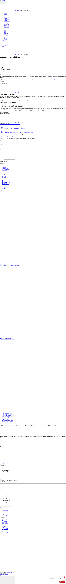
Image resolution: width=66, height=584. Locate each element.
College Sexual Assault (5, 169)
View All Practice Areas (7, 29)
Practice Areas (4, 16)
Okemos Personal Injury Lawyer (7, 414)
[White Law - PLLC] (3, 0)
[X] (9, 555)
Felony (3, 530)
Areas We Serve (4, 30)
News (5, 44)
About (3, 12)
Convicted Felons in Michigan (6, 72)
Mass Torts (3, 520)
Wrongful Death (6, 24)
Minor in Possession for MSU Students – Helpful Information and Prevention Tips (12, 128)
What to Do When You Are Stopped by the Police (7, 136)
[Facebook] (9, 540)
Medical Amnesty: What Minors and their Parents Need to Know (10, 124)
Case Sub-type (2, 159)
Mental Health (4, 181)
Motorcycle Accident (7, 21)
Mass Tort (5, 26)
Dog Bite (5, 20)
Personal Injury (6, 17)
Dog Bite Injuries (4, 521)
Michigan (5, 39)
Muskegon (5, 37)
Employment (4, 172)
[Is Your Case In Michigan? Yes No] (4, 161)
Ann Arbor (5, 38)
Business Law (4, 166)
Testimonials (6, 15)
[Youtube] (9, 548)
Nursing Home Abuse (5, 514)
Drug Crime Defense (5, 529)
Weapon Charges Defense (6, 532)
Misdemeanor (4, 531)
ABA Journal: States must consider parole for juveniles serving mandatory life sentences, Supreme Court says (16, 132)
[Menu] (3, 2)
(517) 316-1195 (16, 10)
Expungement (4, 173)
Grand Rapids (6, 33)
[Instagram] (9, 563)
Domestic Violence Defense (8, 28)
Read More (1, 127)
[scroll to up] (7, 580)
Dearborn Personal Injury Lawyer (7, 419)
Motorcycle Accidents (5, 184)
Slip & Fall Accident (5, 523)
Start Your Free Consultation (4, 463)
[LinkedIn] (9, 570)
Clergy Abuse (4, 40)
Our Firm (5, 13)
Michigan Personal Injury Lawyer (7, 417)
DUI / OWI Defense (5, 515)
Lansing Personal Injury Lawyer (7, 416)
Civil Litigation (4, 511)
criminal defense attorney (51, 79)
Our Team (5, 14)
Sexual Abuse (4, 188)
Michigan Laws (4, 183)
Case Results (4, 41)
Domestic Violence (5, 528)
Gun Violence (4, 174)
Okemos (5, 31)
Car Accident (6, 18)
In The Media (6, 45)
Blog (2, 68)
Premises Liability (6, 22)
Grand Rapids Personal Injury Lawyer (8, 415)
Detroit (5, 32)
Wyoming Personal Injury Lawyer (7, 418)
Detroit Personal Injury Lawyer (6, 413)
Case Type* (2, 158)
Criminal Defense (6, 27)
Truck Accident (6, 19)
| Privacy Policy (2, 574)
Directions (1, 479)
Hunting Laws (4, 175)
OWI (2, 186)
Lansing (5, 34)
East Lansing (6, 35)
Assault (3, 527)
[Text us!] (62, 582)
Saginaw (5, 36)
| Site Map (6, 574)
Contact (3, 46)
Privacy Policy (9, 504)
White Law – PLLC (9, 572)
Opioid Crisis (4, 185)
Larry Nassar (4, 177)
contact (23, 110)
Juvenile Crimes (4, 176)
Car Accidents (4, 167)
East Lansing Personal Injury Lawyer (7, 421)
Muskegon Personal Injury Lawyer (7, 420)
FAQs (5, 43)
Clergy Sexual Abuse (7, 25)
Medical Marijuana (5, 180)
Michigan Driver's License (6, 182)
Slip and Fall (6, 23)
